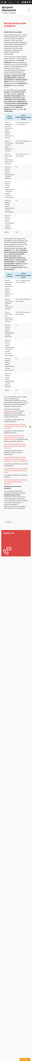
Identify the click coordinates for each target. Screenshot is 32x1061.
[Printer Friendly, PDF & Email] (8, 522)
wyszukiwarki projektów (11, 411)
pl (9, 2)
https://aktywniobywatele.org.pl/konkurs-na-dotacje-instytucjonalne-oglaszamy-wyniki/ (16, 470)
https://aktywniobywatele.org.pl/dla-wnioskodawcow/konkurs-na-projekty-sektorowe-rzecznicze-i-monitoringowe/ (16, 459)
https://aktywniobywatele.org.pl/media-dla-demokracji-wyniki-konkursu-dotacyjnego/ (15, 481)
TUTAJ (6, 87)
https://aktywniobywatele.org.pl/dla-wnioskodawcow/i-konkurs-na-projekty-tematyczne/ (15, 426)
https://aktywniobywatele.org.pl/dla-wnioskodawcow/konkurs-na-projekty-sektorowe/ (15, 446)
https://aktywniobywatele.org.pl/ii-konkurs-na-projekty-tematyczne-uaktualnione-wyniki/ (14, 437)
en (11, 2)
